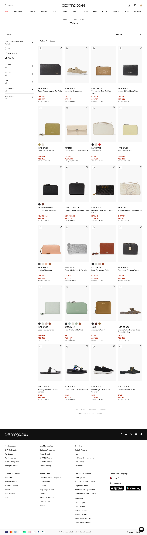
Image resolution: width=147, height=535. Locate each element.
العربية (116, 478)
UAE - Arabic (80, 507)
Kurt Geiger (70, 88)
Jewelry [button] (116, 11)
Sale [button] (6, 11)
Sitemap (43, 505)
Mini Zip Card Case (125, 151)
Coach (94, 327)
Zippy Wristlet (96, 151)
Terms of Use (45, 501)
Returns (7, 490)
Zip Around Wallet (98, 330)
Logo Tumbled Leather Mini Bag (77, 210)
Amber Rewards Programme (85, 493)
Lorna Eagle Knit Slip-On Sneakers (100, 391)
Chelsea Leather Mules (126, 390)
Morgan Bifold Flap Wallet (128, 91)
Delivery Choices (11, 482)
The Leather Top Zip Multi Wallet (101, 92)
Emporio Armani (45, 208)
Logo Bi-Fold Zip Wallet (47, 210)
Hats (76, 454)
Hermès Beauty (45, 466)
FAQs (7, 497)
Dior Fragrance (10, 458)
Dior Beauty (9, 454)
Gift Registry (80, 478)
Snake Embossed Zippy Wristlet (130, 210)
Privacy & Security (47, 497)
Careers (43, 493)
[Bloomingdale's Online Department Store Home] (73, 5)
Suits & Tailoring (81, 450)
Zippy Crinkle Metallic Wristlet (76, 270)
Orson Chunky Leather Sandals (76, 390)
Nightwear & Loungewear (84, 458)
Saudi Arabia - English (83, 518)
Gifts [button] (127, 11)
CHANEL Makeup (46, 458)
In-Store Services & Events (85, 482)
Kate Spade (43, 88)
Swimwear (78, 466)
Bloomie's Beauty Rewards (85, 490)
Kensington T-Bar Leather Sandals (48, 391)
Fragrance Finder (81, 486)
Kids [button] (95, 11)
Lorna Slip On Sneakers (73, 91)
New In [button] (32, 11)
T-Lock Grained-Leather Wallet (76, 151)
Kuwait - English (81, 510)
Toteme (68, 148)
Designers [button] (138, 11)
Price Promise (10, 493)
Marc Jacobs (97, 88)
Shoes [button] (64, 11)
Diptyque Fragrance (47, 450)
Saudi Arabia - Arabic (83, 522)
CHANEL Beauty (11, 450)
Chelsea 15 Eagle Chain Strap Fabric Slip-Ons (129, 331)
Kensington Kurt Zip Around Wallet (102, 211)
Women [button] (44, 11)
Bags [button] (54, 11)
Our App (43, 486)
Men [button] (86, 11)
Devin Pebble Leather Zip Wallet (50, 91)
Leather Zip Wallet (45, 270)
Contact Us (9, 478)
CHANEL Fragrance (12, 462)
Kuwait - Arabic (81, 514)
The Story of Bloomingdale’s (51, 478)
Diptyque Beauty (11, 466)
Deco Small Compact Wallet (128, 270)
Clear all (52, 41)
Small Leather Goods (73, 20)
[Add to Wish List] (61, 48)
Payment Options (11, 486)
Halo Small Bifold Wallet (74, 330)
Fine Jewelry (79, 462)
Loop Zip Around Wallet (47, 151)
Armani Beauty (45, 454)
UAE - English (80, 503)
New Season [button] (19, 11)
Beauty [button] (76, 11)
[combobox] (128, 34)
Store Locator (45, 482)
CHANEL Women (46, 462)
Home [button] (104, 11)
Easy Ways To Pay (47, 490)
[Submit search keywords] (5, 5)
